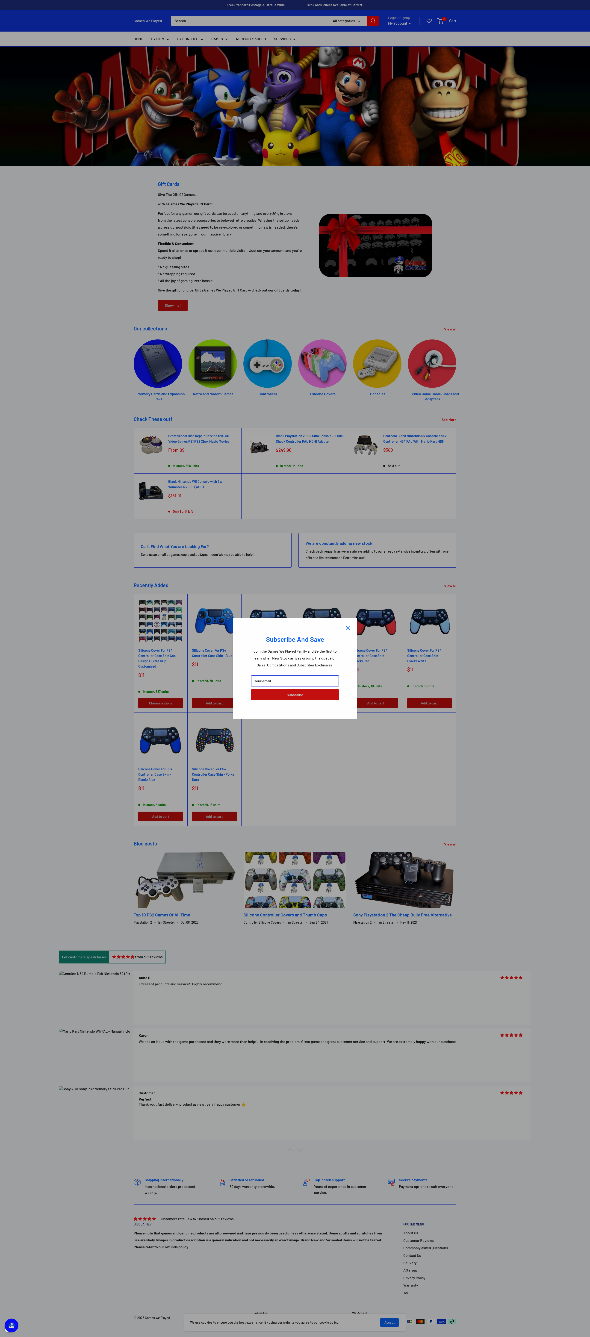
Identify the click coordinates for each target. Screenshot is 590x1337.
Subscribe (295, 694)
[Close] (348, 627)
